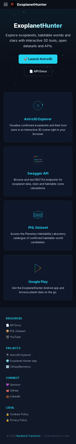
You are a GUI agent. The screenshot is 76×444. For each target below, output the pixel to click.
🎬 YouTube (13, 336)
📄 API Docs (38, 71)
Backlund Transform (28, 435)
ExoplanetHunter (32, 4)
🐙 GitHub (12, 390)
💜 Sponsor (13, 384)
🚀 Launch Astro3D (38, 59)
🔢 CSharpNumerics (18, 366)
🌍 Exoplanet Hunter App (21, 360)
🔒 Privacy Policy (16, 420)
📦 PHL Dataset (15, 331)
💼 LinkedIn (13, 396)
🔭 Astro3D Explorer (18, 354)
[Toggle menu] (5, 4)
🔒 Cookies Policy (17, 414)
